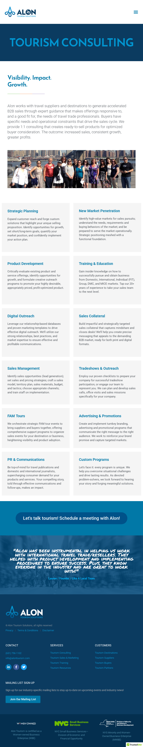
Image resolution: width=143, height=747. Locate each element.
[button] (135, 11)
